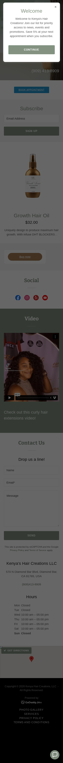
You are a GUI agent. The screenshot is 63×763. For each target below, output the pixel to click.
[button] (54, 754)
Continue (31, 49)
